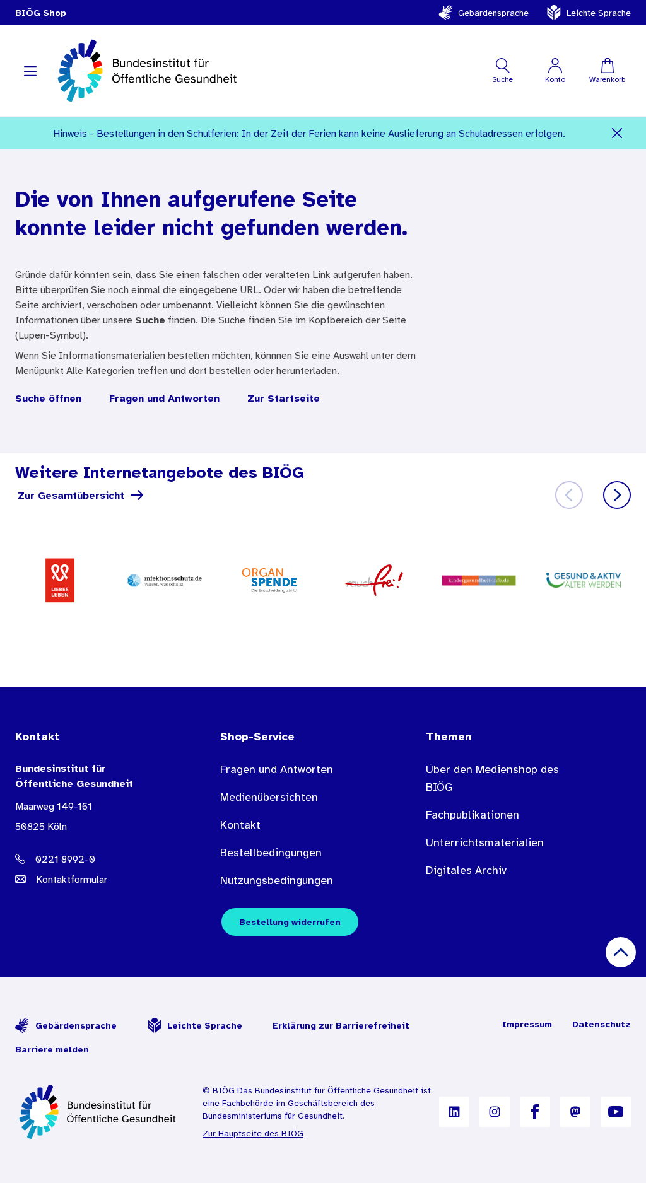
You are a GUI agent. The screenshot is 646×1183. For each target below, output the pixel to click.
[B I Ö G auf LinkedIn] (454, 1112)
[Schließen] (617, 133)
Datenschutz (601, 1024)
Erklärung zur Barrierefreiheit (341, 1025)
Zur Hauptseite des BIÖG (253, 1133)
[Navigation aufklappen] (30, 70)
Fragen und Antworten (164, 398)
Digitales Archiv (466, 870)
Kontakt (240, 824)
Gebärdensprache (493, 12)
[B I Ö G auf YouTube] (616, 1112)
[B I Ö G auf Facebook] (535, 1112)
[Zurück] (569, 495)
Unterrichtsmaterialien (485, 842)
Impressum (527, 1024)
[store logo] (148, 70)
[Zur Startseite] (98, 1112)
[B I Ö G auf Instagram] (494, 1112)
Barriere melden (52, 1049)
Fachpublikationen (472, 814)
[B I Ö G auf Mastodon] (575, 1112)
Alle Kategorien (100, 370)
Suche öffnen (48, 398)
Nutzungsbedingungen (276, 880)
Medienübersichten (269, 797)
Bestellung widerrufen (290, 922)
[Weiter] (617, 495)
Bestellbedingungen (271, 852)
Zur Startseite (283, 398)
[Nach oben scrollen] (621, 952)
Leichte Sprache (599, 12)
